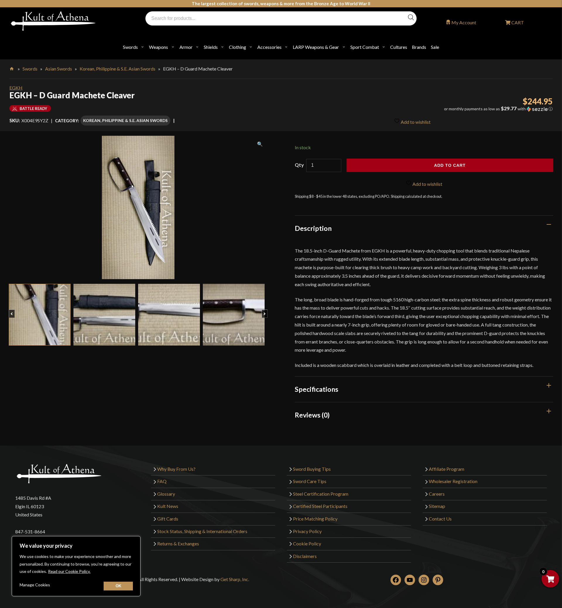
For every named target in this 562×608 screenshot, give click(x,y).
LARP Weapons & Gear (316, 47)
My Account (463, 22)
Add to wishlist (415, 122)
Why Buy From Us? (176, 469)
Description (313, 228)
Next (267, 311)
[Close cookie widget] (118, 586)
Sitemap (437, 506)
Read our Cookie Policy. (69, 571)
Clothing (237, 47)
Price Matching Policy (315, 518)
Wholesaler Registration (453, 481)
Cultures (398, 47)
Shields (211, 47)
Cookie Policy (307, 543)
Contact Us (440, 518)
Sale (435, 47)
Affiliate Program (446, 469)
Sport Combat (364, 47)
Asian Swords (58, 68)
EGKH (16, 87)
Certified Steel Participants (320, 506)
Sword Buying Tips (312, 469)
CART (517, 22)
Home (12, 68)
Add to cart (450, 165)
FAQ (162, 481)
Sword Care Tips (309, 481)
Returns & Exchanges (178, 543)
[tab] (424, 228)
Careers (437, 494)
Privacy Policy (307, 531)
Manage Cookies (35, 584)
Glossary (166, 494)
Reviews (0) (312, 415)
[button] (468, 109)
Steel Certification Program (320, 494)
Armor (186, 47)
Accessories (269, 47)
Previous (14, 311)
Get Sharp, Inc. (234, 579)
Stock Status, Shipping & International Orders (202, 531)
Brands (419, 47)
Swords (130, 47)
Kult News (167, 506)
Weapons (158, 47)
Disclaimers (305, 556)
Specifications (316, 389)
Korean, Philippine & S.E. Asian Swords (117, 68)
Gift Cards (167, 518)
